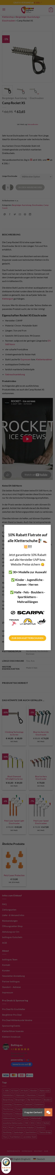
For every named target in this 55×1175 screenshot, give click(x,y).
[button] (48, 1112)
